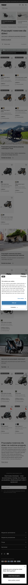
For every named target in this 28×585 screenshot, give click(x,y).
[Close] (25, 566)
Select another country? (14, 580)
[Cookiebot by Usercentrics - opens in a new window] (20, 276)
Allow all (14, 302)
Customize (13, 307)
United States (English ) (14, 576)
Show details (21, 298)
